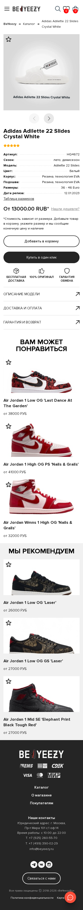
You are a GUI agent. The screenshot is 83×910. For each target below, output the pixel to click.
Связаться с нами (41, 878)
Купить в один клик (41, 257)
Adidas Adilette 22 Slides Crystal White (60, 24)
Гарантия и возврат (22, 322)
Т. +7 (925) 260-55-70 (41, 838)
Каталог (29, 24)
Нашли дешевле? (65, 209)
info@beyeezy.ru (42, 849)
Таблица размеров (18, 198)
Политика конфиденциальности (32, 898)
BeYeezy (9, 24)
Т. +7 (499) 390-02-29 (41, 843)
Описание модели (21, 294)
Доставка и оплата (22, 308)
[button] (49, 118)
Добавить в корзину (41, 241)
